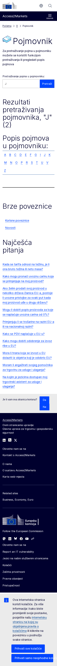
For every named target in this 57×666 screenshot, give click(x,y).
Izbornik (49, 18)
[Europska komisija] (10, 5)
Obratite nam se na (14, 544)
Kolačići (7, 565)
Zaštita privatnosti (14, 571)
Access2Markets (13, 420)
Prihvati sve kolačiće (28, 648)
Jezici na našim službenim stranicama (25, 558)
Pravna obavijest (13, 578)
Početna (7, 26)
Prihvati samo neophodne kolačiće (34, 658)
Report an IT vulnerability (18, 551)
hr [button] (41, 6)
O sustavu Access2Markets (19, 470)
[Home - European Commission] (25, 520)
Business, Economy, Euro (18, 499)
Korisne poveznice (17, 220)
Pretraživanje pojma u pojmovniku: (23, 76)
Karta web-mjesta (13, 476)
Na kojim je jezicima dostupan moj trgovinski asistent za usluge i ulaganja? (25, 381)
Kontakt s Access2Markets (19, 455)
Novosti (10, 227)
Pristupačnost (11, 585)
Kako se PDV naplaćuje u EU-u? (23, 333)
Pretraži (50, 6)
